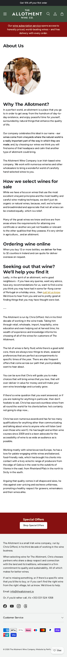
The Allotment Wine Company (22, 649)
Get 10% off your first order (33, 2)
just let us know (51, 292)
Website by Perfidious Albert (48, 649)
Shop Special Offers (33, 525)
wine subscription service (27, 25)
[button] (62, 14)
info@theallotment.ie (22, 591)
